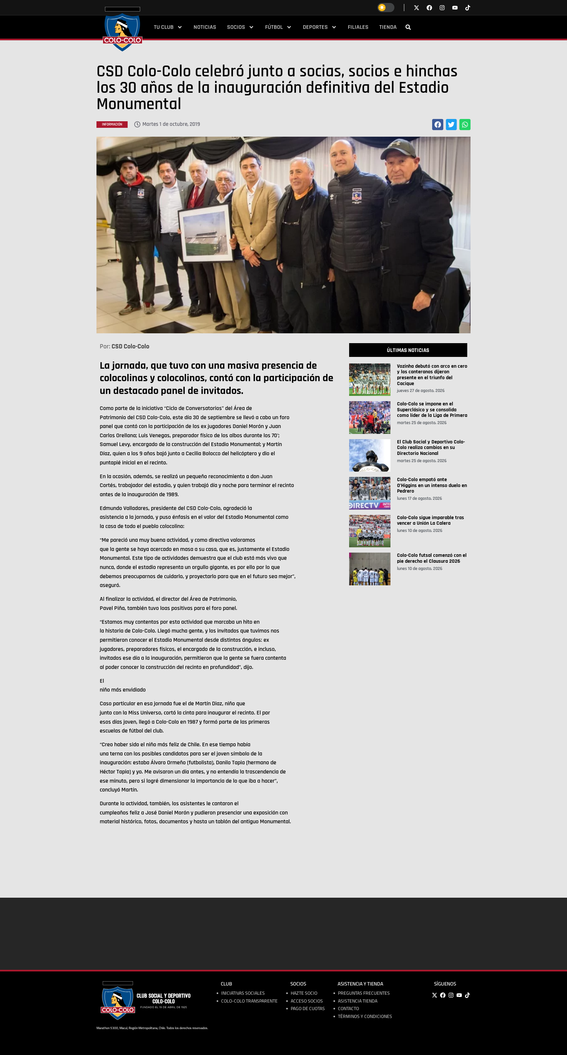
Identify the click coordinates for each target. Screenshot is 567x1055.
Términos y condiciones (365, 1016)
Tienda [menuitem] (388, 27)
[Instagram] (450, 995)
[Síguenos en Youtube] (455, 7)
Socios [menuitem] (236, 27)
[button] (408, 27)
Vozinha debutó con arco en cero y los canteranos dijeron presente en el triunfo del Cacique (432, 375)
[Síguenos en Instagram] (442, 7)
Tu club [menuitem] (164, 27)
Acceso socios (307, 1001)
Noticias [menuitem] (205, 27)
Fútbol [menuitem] (274, 27)
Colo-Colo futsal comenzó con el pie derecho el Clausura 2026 (432, 558)
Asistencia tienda (357, 1001)
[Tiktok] (468, 7)
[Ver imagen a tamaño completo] (283, 235)
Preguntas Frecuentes (364, 993)
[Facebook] (442, 995)
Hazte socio (304, 993)
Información (112, 124)
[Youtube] (459, 995)
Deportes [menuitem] (315, 27)
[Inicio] (122, 29)
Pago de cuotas (308, 1008)
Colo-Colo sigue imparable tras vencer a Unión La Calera (430, 520)
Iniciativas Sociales (243, 993)
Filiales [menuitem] (358, 27)
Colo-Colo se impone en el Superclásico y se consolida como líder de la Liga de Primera (432, 410)
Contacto (348, 1008)
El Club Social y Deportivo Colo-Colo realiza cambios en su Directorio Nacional (431, 448)
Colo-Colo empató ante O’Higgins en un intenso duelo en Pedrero (432, 485)
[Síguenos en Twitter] (416, 7)
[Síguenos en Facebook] (429, 7)
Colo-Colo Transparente (249, 1001)
